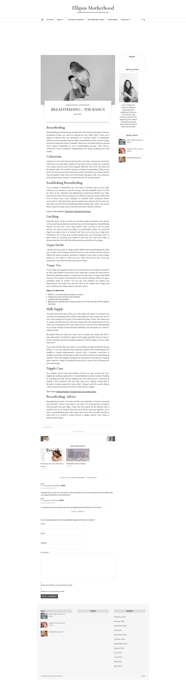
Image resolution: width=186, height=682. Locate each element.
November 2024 (120, 635)
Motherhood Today (96, 19)
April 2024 (118, 666)
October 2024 (119, 639)
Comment (45, 552)
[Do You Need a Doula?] (110, 438)
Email (43, 533)
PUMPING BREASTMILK (76, 464)
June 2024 (118, 657)
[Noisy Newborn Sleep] (45, 438)
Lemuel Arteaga (51, 500)
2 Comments (78, 431)
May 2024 (118, 662)
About (59, 19)
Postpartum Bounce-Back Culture (135, 150)
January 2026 (119, 621)
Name (43, 524)
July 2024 (118, 653)
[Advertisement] (93, 40)
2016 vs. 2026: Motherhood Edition (135, 141)
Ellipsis (50, 19)
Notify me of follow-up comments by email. (56, 585)
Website (44, 543)
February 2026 (119, 617)
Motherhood (84, 105)
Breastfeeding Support (134, 157)
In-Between (112, 19)
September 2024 (120, 644)
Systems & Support (76, 19)
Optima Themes (57, 676)
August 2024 (119, 648)
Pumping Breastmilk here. (78, 211)
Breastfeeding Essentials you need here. (76, 391)
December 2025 (120, 626)
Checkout (125, 19)
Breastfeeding (72, 105)
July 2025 (117, 630)
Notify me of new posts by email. (52, 591)
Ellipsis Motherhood (93, 8)
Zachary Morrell (52, 486)
